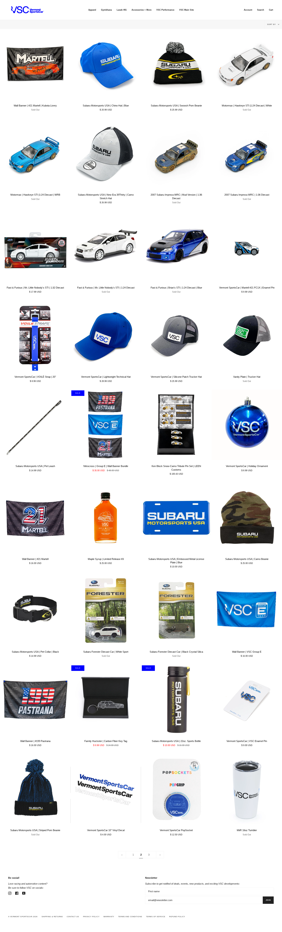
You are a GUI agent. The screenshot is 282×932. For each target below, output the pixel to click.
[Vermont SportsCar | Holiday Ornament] (247, 425)
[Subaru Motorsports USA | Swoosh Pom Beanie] (176, 64)
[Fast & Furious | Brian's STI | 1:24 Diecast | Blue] (176, 246)
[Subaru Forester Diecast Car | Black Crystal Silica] (176, 610)
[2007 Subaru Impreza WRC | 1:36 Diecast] (247, 153)
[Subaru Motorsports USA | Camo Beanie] (247, 517)
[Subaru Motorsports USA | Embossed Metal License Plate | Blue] (176, 517)
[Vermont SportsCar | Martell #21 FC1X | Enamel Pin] (247, 246)
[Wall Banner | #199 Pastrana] (35, 700)
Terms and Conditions (130, 916)
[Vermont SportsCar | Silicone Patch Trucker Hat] (176, 335)
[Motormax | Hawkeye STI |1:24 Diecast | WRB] (35, 153)
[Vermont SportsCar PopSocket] (176, 789)
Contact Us (73, 916)
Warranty (108, 916)
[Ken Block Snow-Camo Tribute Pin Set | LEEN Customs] (176, 425)
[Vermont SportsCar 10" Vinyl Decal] (105, 789)
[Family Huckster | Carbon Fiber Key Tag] (105, 700)
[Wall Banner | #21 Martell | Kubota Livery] (35, 64)
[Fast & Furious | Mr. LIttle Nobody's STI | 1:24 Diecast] (105, 246)
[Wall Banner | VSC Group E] (247, 610)
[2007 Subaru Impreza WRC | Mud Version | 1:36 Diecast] (176, 153)
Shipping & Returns (52, 916)
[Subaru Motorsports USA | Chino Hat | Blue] (105, 64)
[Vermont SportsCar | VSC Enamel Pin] (247, 700)
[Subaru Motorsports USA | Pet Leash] (35, 425)
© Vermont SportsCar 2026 (23, 916)
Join (268, 900)
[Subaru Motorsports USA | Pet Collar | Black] (35, 610)
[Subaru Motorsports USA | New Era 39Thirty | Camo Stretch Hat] (105, 153)
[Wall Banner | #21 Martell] (35, 517)
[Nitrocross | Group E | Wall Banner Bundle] (105, 425)
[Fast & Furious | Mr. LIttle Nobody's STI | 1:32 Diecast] (35, 246)
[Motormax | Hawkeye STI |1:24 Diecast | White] (247, 64)
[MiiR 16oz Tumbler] (247, 789)
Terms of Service (155, 916)
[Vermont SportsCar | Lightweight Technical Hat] (105, 335)
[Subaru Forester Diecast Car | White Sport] (105, 610)
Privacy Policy (91, 916)
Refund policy (177, 916)
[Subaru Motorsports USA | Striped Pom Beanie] (35, 789)
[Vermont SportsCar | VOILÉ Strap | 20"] (35, 335)
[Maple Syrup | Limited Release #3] (105, 517)
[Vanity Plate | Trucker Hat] (247, 335)
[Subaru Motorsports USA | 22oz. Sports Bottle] (176, 700)
